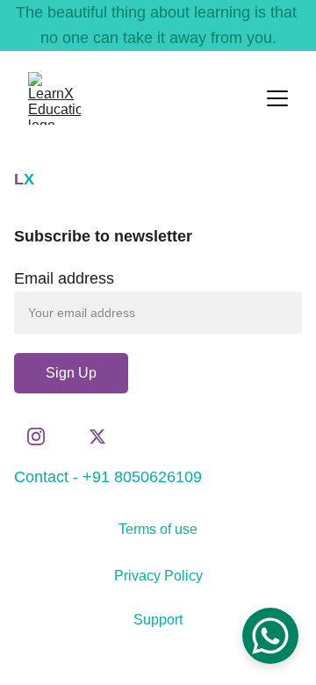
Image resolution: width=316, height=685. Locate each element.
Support (158, 619)
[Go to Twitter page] (97, 436)
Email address (64, 278)
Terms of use (158, 529)
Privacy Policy (158, 575)
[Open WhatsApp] (270, 636)
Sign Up (71, 372)
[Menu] (277, 98)
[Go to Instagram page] (44, 436)
